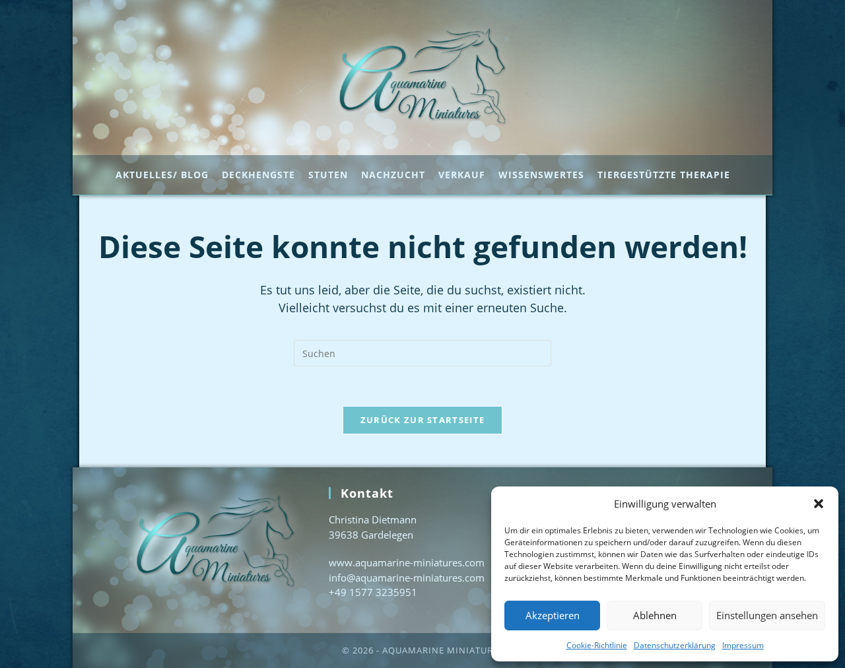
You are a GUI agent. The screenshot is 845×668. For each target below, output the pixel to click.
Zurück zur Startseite (422, 420)
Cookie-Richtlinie (596, 645)
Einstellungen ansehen (767, 615)
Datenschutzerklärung (675, 645)
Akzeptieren (552, 615)
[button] (818, 503)
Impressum (743, 645)
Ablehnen (655, 615)
